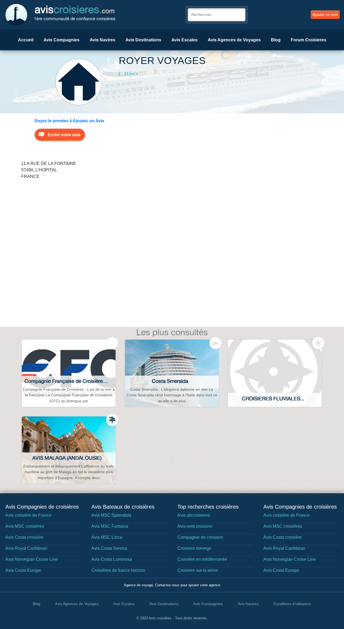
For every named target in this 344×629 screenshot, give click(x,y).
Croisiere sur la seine (197, 570)
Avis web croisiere (194, 526)
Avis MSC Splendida (111, 515)
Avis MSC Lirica (106, 537)
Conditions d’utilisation (292, 604)
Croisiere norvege (194, 548)
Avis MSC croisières (24, 526)
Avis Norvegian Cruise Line (31, 559)
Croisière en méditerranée (202, 559)
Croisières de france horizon (118, 570)
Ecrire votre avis (64, 134)
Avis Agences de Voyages (234, 40)
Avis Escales (184, 40)
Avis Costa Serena (109, 548)
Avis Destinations (143, 40)
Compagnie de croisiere (200, 537)
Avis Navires (102, 40)
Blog (276, 40)
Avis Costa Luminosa (111, 559)
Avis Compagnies (62, 40)
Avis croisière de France (28, 515)
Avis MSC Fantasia (109, 526)
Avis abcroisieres (193, 515)
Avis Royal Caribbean (26, 548)
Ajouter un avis (325, 14)
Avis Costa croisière (24, 537)
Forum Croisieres (308, 40)
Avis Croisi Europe (23, 570)
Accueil (25, 40)
